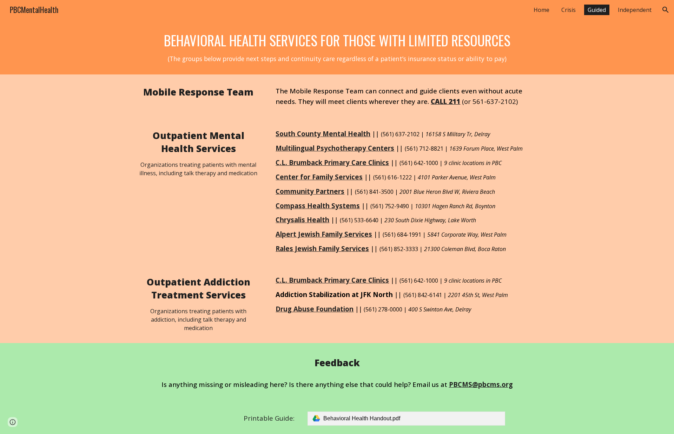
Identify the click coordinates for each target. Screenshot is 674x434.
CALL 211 (445, 101)
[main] (337, 47)
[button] (665, 9)
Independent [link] (635, 10)
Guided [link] (597, 10)
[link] (406, 419)
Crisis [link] (568, 10)
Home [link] (541, 10)
